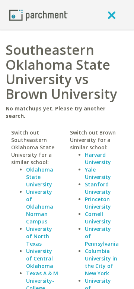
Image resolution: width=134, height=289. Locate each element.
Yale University (98, 173)
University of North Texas (39, 236)
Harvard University (98, 158)
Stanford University (98, 188)
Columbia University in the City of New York (101, 262)
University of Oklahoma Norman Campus (39, 206)
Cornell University (98, 217)
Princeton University (98, 203)
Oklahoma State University (39, 177)
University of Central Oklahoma (39, 258)
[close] (111, 14)
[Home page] (38, 14)
